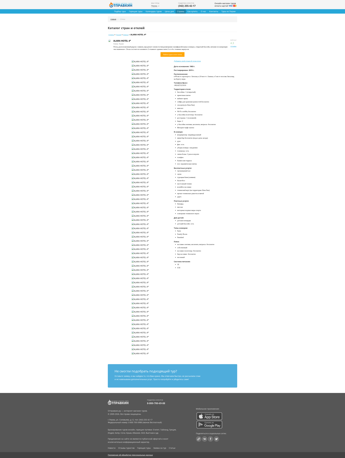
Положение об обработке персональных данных (130, 455)
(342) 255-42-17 (187, 5)
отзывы (233, 46)
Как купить (192, 11)
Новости (111, 448)
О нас (203, 11)
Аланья (125, 35)
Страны (180, 11)
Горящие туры (135, 11)
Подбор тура (120, 11)
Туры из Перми (228, 11)
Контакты (213, 11)
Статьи (172, 448)
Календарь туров (154, 11)
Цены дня (169, 11)
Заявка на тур (159, 448)
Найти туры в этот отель (172, 54)
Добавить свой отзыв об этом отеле (187, 61)
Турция (118, 35)
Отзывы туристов (126, 448)
